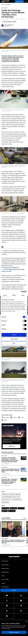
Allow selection (14, 339)
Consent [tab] (5, 295)
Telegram (14, 508)
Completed (11, 446)
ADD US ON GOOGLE (14, 632)
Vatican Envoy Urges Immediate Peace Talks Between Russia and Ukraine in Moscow (13, 541)
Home (3, 4)
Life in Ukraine (5, 579)
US (10, 499)
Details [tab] (14, 295)
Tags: (3, 491)
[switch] (25, 321)
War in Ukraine (5, 538)
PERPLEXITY (6, 417)
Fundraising (17, 494)
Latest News (5, 561)
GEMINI (5, 420)
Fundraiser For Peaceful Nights (12, 439)
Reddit (5, 510)
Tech (18, 496)
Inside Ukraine (5, 587)
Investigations (5, 572)
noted (8, 116)
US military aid (5, 494)
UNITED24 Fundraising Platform (9, 496)
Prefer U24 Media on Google (10, 21)
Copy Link (13, 510)
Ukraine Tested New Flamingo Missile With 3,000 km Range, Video (11, 470)
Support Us (19, 1)
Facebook (6, 508)
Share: (3, 505)
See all (24, 518)
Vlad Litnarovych (8, 25)
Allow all (14, 334)
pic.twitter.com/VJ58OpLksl (10, 267)
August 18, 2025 (6, 271)
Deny (14, 343)
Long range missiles (17, 499)
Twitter (22, 508)
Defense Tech (5, 568)
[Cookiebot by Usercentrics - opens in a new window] (21, 291)
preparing (5, 387)
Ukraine (11, 494)
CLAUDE (22, 417)
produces (22, 118)
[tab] (13, 548)
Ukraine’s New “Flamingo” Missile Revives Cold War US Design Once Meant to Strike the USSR (10, 481)
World (3, 575)
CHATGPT (15, 417)
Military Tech (5, 499)
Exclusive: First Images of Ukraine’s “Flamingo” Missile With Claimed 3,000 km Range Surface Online (10, 460)
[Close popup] (26, 621)
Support (14, 590)
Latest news (7, 4)
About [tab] (23, 295)
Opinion (3, 583)
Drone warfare (5, 502)
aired (19, 78)
